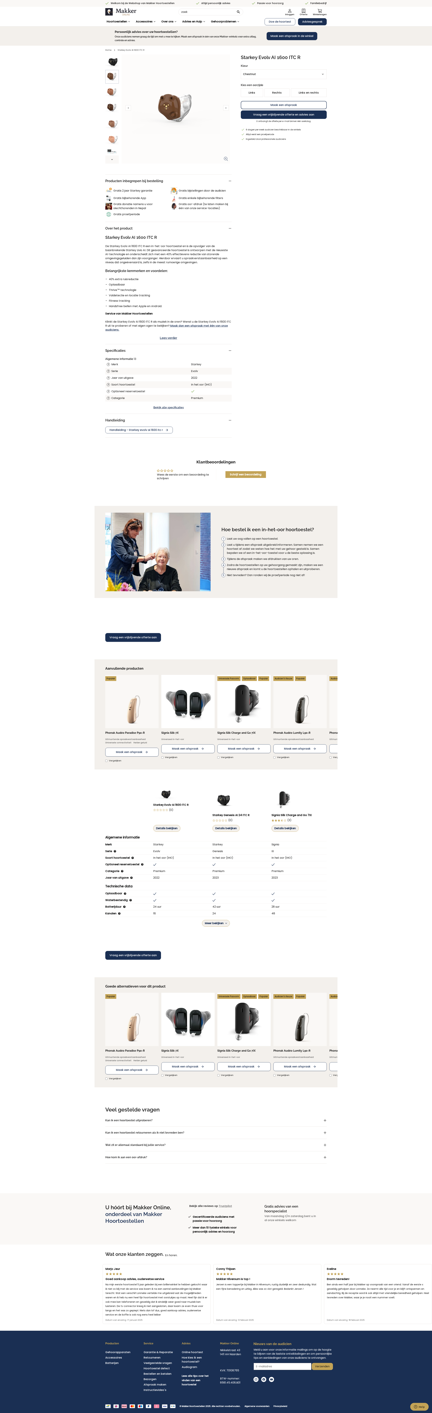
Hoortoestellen (117, 21)
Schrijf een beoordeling (245, 474)
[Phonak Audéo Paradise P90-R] (132, 701)
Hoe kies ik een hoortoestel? (192, 1360)
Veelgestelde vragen (158, 1363)
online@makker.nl (232, 1362)
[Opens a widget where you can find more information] (419, 1407)
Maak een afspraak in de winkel (292, 36)
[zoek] (238, 12)
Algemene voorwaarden (257, 1406)
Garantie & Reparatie (158, 1352)
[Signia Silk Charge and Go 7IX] (244, 701)
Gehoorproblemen (223, 21)
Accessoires (144, 21)
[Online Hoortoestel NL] (120, 12)
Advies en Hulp (192, 21)
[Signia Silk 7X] (188, 701)
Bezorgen (150, 1379)
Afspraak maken (155, 1385)
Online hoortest (192, 1352)
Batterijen (112, 1363)
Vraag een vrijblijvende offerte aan (133, 637)
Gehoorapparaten (117, 1352)
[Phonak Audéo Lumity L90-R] (300, 701)
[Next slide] (112, 159)
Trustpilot (225, 1206)
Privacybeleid (280, 1406)
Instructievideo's (155, 1390)
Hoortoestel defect (157, 1368)
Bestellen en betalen (157, 1374)
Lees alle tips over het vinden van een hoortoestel (195, 1380)
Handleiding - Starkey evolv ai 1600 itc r (136, 430)
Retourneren (152, 1358)
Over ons (167, 21)
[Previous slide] (128, 108)
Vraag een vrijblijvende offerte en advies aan (283, 115)
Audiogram (189, 1367)
